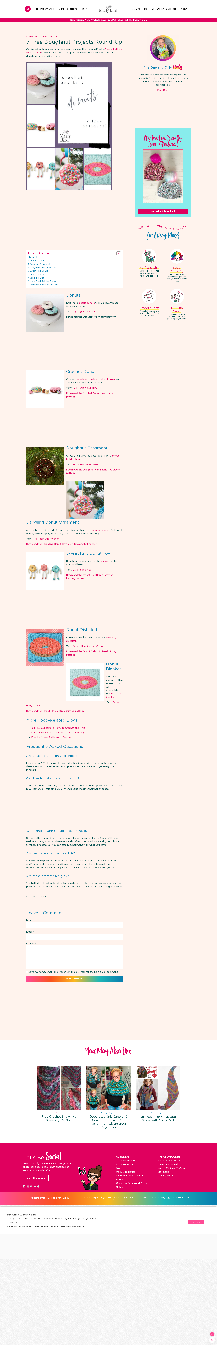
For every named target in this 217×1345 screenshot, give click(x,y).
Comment (32, 944)
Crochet (38, 36)
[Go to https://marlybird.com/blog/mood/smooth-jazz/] (149, 303)
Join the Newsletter (168, 1161)
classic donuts (87, 303)
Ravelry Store (165, 1176)
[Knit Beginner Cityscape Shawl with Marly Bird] (158, 1088)
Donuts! (33, 257)
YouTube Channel (167, 1164)
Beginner (112, 1113)
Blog (118, 1168)
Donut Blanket (36, 278)
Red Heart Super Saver (86, 464)
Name (30, 920)
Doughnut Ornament (40, 264)
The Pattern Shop (126, 1161)
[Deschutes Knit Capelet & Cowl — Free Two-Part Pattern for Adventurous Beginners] (108, 1088)
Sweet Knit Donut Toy (41, 271)
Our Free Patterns (126, 1164)
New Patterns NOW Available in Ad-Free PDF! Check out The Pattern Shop (108, 20)
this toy (103, 561)
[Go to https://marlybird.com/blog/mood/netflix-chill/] (149, 263)
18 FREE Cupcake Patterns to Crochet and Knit (58, 728)
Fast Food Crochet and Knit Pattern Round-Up (58, 733)
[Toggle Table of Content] (117, 253)
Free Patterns (41, 896)
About (119, 1179)
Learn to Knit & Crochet (129, 1176)
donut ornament (100, 530)
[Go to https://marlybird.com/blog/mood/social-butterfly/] (177, 265)
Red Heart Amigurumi (85, 388)
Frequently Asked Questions (44, 285)
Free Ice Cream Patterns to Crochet (51, 737)
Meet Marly (163, 90)
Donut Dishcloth (38, 274)
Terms (156, 1197)
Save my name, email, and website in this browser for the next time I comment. (73, 972)
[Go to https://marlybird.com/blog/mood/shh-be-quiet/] (177, 304)
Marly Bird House (125, 1172)
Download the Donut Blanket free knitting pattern (55, 711)
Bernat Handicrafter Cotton (88, 646)
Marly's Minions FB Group (171, 1168)
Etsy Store (163, 1172)
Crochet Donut (37, 261)
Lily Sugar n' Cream (84, 312)
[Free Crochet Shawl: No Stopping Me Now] (59, 1088)
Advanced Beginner (50, 36)
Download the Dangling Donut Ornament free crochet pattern (61, 544)
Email (30, 932)
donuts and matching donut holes (95, 379)
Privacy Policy (147, 1197)
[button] (24, 1186)
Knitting (104, 1113)
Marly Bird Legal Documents (172, 1197)
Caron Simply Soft (83, 570)
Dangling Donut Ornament (43, 268)
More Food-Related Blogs (43, 281)
